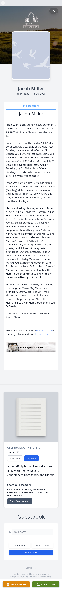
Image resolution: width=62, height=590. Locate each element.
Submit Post (31, 552)
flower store (41, 334)
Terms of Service (39, 576)
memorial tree (44, 330)
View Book (15, 458)
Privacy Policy (22, 576)
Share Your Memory (20, 501)
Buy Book (31, 458)
